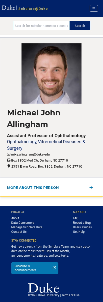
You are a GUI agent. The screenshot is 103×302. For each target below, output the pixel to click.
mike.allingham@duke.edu (30, 154)
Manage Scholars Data (26, 227)
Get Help (78, 232)
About (15, 218)
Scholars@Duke (33, 9)
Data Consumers (22, 222)
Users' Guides (82, 227)
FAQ (75, 218)
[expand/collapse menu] (93, 187)
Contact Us (18, 232)
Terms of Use (71, 295)
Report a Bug (82, 222)
